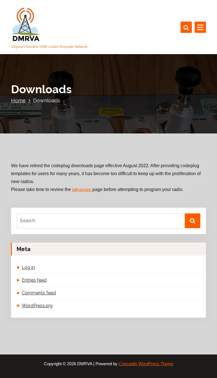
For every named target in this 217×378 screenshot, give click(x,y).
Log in (28, 267)
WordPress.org (37, 305)
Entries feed (34, 280)
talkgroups (82, 189)
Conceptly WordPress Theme (146, 364)
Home (18, 100)
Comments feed (39, 293)
